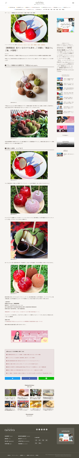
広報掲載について (22, 455)
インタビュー (71, 55)
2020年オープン (59, 44)
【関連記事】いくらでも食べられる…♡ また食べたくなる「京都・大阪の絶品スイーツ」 (22, 311)
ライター (69, 60)
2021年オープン (65, 44)
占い (60, 62)
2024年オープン (60, 45)
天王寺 (62, 64)
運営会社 (9, 455)
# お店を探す (37, 437)
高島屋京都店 (43, 44)
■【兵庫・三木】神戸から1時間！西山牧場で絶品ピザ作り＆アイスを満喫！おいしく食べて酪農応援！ (26, 367)
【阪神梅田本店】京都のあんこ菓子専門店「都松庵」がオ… (48, 398)
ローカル (13, 44)
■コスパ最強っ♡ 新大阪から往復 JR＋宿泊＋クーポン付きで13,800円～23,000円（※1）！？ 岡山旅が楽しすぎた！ (29, 373)
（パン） (8, 438)
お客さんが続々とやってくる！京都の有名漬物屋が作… (22, 398)
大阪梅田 (59, 64)
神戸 (67, 67)
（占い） (8, 443)
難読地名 (59, 71)
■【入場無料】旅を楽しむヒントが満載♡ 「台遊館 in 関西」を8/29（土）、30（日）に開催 (23, 354)
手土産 (66, 64)
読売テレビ (61, 70)
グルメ (9, 12)
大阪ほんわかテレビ (69, 62)
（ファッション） (23, 443)
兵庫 (51, 9)
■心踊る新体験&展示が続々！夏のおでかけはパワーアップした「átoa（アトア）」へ (23, 360)
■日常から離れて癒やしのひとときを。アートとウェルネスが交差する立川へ (22, 363)
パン (63, 60)
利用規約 (37, 455)
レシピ (73, 60)
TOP (5, 12)
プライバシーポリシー (15, 455)
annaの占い (61, 48)
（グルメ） (9, 436)
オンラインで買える (61, 56)
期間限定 (35, 44)
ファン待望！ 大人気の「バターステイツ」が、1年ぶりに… (35, 409)
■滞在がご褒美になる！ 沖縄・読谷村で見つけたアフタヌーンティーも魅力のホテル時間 (24, 370)
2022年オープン (70, 44)
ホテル (65, 60)
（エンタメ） (24, 436)
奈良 (60, 9)
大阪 (48, 9)
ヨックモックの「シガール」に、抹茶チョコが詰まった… (10, 398)
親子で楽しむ (71, 67)
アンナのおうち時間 (66, 53)
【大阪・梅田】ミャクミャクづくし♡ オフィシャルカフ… (22, 409)
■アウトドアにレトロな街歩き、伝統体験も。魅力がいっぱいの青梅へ (20, 357)
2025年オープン (66, 45)
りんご (29, 44)
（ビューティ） (22, 438)
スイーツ (25, 44)
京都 (54, 9)
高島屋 (39, 44)
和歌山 (63, 9)
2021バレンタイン (20, 44)
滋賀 (57, 9)
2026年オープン (71, 45)
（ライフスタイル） (24, 441)
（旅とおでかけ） (9, 441)
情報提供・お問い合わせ (30, 455)
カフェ (67, 56)
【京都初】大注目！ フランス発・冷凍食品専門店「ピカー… (10, 409)
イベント (6, 44)
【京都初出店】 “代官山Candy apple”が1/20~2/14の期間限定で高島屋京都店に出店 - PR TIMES (24, 321)
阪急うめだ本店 (68, 69)
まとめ (70, 51)
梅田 (65, 67)
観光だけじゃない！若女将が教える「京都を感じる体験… (35, 398)
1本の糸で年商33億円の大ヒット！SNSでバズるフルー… (48, 409)
